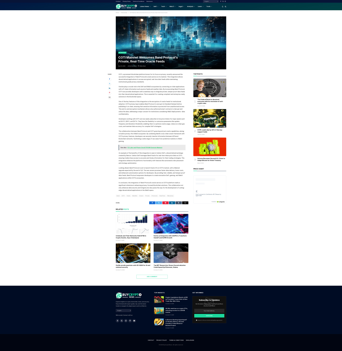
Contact (118, 1)
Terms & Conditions (138, 1)
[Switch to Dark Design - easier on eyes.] (223, 6)
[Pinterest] (109, 92)
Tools (208, 6)
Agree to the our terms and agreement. (210, 320)
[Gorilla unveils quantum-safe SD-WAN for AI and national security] (133, 253)
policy (214, 320)
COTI (123, 195)
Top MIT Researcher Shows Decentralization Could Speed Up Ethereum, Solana (170, 266)
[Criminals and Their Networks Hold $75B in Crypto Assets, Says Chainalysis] (133, 223)
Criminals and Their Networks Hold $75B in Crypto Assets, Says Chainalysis (131, 237)
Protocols (154, 195)
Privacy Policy (127, 1)
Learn (200, 6)
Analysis (190, 6)
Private (147, 195)
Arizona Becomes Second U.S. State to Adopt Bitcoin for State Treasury (211, 159)
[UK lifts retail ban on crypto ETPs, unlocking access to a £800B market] (159, 310)
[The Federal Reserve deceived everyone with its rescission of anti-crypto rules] (209, 88)
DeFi (155, 6)
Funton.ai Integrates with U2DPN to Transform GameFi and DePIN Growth (170, 237)
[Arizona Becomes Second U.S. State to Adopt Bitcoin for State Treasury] (209, 147)
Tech (163, 6)
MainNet (134, 195)
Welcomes (170, 195)
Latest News (144, 6)
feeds (128, 195)
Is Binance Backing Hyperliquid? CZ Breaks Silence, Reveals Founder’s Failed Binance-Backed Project (176, 322)
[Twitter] (109, 83)
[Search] (225, 6)
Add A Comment (152, 276)
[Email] (109, 97)
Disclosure (150, 1)
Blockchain (122, 52)
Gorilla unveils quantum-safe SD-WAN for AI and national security (133, 266)
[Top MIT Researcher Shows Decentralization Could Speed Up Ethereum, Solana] (171, 253)
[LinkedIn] (109, 88)
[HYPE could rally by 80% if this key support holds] (209, 118)
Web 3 (171, 6)
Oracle (141, 195)
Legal (181, 6)
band (118, 195)
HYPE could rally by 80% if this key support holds (209, 131)
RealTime (162, 195)
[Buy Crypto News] (126, 6)
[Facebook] (109, 79)
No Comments (133, 66)
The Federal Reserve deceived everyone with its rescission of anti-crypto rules (210, 101)
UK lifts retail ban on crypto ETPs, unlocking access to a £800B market (176, 310)
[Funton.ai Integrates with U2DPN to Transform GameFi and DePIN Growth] (171, 223)
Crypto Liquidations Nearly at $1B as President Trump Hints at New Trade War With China (176, 299)
